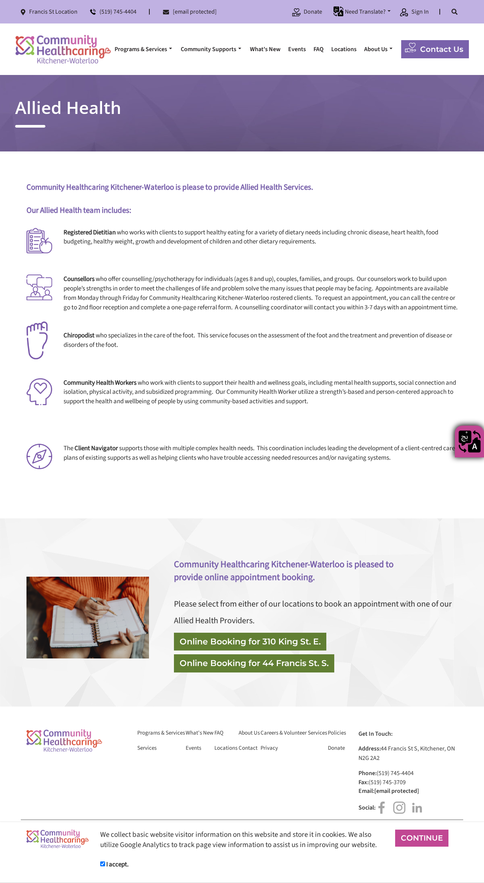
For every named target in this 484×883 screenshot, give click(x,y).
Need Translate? (365, 12)
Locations (344, 49)
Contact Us (441, 49)
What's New (265, 49)
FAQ (318, 49)
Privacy (269, 748)
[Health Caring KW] (63, 49)
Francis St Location (53, 12)
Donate (313, 12)
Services (147, 748)
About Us (376, 49)
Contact (248, 748)
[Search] (454, 12)
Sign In (420, 12)
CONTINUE (422, 837)
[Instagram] (399, 808)
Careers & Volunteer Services (294, 733)
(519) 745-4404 (118, 12)
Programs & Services (141, 49)
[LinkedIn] (417, 808)
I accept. (117, 864)
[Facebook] (381, 808)
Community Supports (208, 49)
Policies (337, 733)
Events (297, 49)
